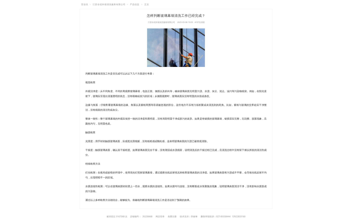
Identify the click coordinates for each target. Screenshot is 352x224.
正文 (146, 4)
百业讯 (84, 4)
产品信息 (134, 4)
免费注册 (172, 216)
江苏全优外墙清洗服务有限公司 (109, 4)
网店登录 (160, 216)
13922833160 (238, 216)
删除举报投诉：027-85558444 (215, 216)
